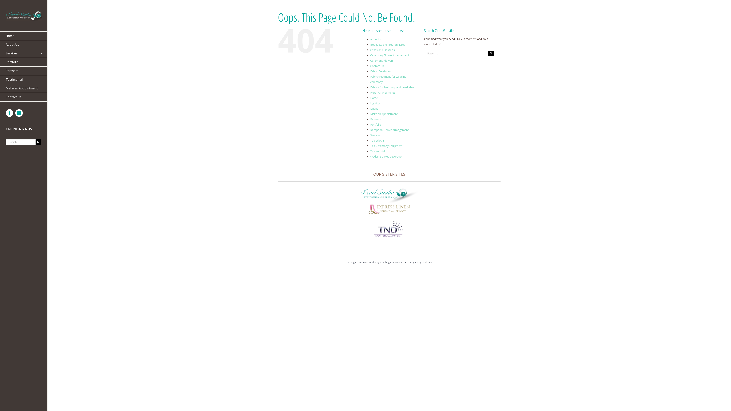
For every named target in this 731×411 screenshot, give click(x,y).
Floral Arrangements (382, 92)
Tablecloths (377, 140)
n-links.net (427, 262)
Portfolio (375, 124)
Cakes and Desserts (382, 50)
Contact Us (377, 66)
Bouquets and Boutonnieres (387, 44)
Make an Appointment (384, 114)
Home (374, 98)
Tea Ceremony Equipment (386, 146)
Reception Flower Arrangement (389, 130)
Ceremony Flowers (381, 60)
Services (375, 135)
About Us (376, 39)
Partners (375, 119)
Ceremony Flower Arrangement (389, 55)
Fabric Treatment (381, 71)
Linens (374, 108)
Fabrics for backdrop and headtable (392, 87)
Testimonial (377, 151)
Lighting (375, 103)
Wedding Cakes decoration (386, 156)
